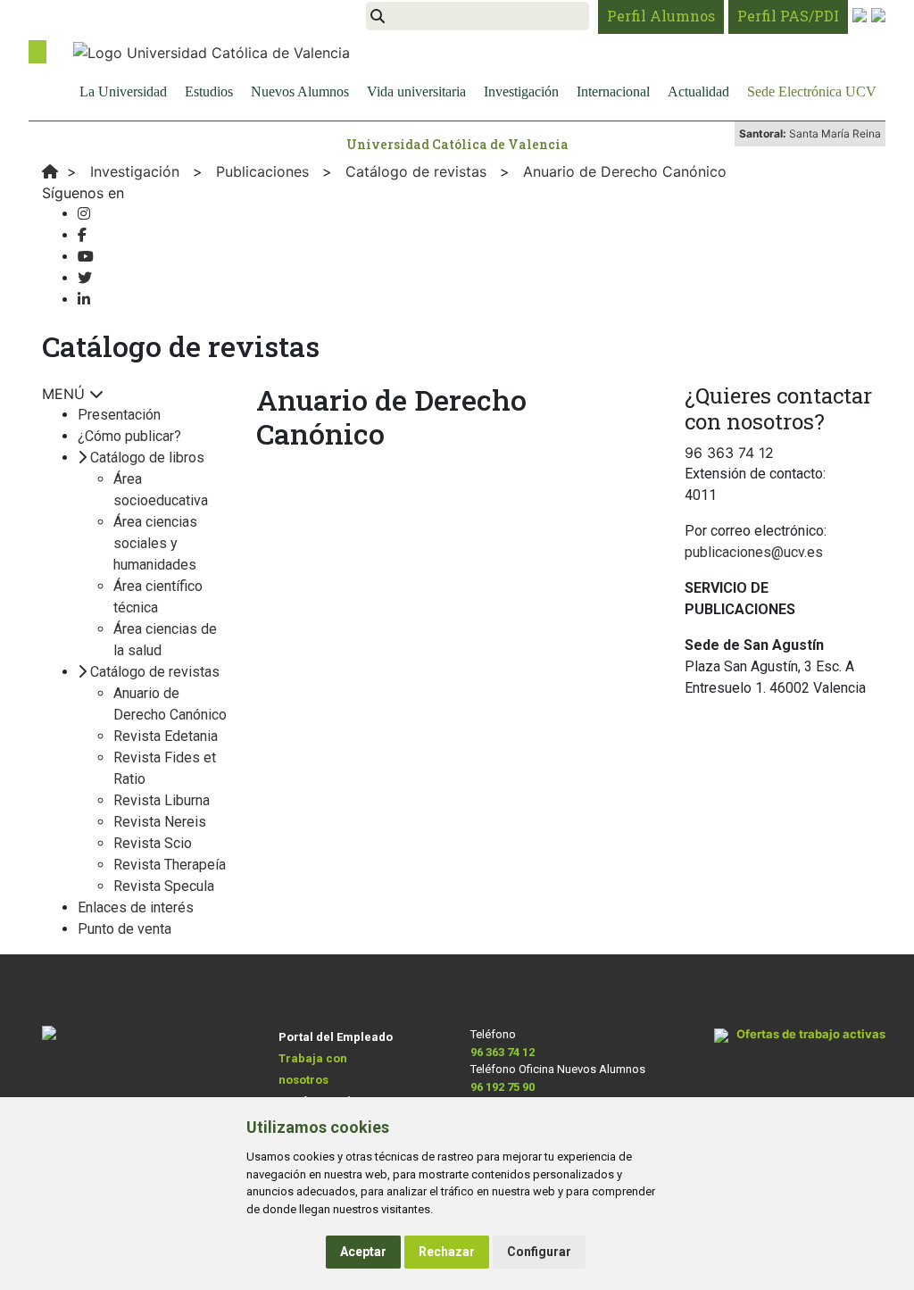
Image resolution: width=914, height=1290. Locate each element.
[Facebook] (82, 235)
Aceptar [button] (363, 1251)
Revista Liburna (161, 800)
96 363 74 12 (502, 1052)
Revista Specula (163, 886)
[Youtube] (86, 256)
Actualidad (698, 91)
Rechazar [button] (447, 1251)
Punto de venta (124, 928)
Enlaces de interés (136, 907)
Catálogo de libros (147, 457)
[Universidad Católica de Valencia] (211, 51)
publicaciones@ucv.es (754, 552)
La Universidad (123, 91)
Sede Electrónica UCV (812, 91)
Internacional (613, 91)
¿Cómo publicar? (129, 436)
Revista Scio (152, 843)
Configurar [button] (539, 1251)
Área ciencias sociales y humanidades (155, 543)
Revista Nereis (159, 821)
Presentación (119, 414)
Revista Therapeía (169, 864)
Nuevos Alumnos (300, 91)
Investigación (521, 91)
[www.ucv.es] (50, 171)
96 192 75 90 (502, 1087)
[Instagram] (84, 213)
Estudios (209, 91)
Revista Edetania (165, 736)
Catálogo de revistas (155, 671)
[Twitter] (85, 278)
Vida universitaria (416, 91)
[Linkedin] (84, 299)
